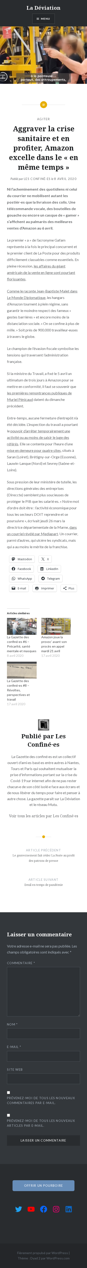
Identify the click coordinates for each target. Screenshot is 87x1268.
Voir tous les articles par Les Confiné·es (43, 815)
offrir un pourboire (43, 1185)
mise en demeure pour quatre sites (34, 450)
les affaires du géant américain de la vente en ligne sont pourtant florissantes (41, 272)
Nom (12, 1024)
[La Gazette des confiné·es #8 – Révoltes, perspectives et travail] (22, 670)
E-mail (14, 1047)
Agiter (43, 119)
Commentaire (21, 963)
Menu (45, 18)
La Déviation (43, 7)
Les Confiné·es (37, 179)
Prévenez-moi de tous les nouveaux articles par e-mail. (41, 1123)
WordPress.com (58, 1258)
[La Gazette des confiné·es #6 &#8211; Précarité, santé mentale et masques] (22, 626)
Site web (15, 1069)
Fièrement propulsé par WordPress (42, 1253)
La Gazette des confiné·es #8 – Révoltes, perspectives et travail (18, 690)
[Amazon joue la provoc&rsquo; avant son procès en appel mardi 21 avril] (56, 626)
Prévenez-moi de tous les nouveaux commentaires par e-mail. (41, 1100)
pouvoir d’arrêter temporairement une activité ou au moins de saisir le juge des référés (38, 437)
